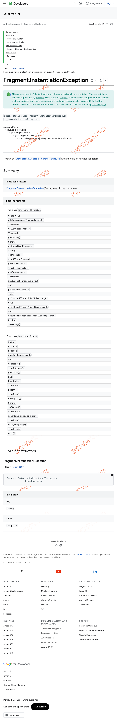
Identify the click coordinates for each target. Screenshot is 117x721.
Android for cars (86, 600)
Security (7, 595)
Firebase (7, 680)
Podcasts (7, 614)
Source (6, 600)
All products (9, 689)
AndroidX (40, 97)
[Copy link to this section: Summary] (22, 171)
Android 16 (8, 630)
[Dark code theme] (111, 475)
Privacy (44, 604)
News (5, 604)
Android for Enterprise (13, 591)
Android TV (84, 604)
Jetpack (63, 97)
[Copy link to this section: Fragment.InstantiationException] (49, 461)
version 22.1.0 (18, 68)
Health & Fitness (48, 595)
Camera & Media (49, 600)
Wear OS (83, 591)
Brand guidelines (30, 700)
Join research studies (88, 639)
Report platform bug (88, 625)
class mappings (99, 104)
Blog (5, 609)
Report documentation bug (91, 630)
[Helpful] (107, 24)
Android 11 (8, 653)
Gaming (45, 586)
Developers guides (49, 633)
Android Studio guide (51, 628)
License (16, 700)
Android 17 (8, 625)
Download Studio (49, 642)
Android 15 (8, 635)
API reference (12, 14)
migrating (58, 101)
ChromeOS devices (88, 595)
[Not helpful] (111, 24)
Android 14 (8, 639)
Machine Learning (49, 591)
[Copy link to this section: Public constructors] (39, 451)
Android (7, 586)
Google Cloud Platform (14, 685)
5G (42, 609)
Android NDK (47, 647)
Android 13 (8, 644)
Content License (82, 554)
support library (53, 94)
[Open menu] (4, 3)
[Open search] (75, 3)
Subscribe (40, 706)
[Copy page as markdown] (100, 80)
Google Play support (88, 635)
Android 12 (8, 648)
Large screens (85, 586)
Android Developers (11, 24)
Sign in (110, 3)
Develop (27, 24)
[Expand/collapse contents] (20, 32)
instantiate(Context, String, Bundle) (38, 158)
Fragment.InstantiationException (25, 188)
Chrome (7, 676)
